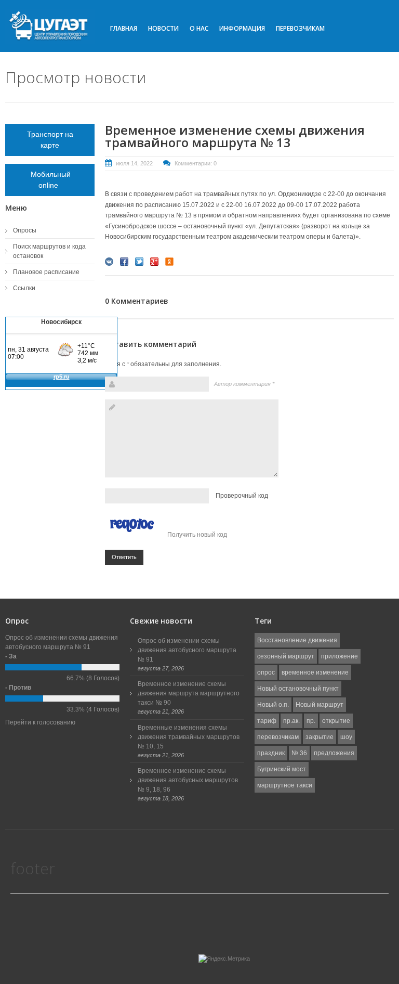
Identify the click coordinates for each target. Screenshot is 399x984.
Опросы (24, 230)
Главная (123, 28)
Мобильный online (50, 179)
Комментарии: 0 (196, 163)
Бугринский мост (281, 769)
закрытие (319, 737)
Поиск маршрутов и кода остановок (49, 251)
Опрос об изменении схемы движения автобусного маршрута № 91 (187, 650)
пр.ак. (291, 720)
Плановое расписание (46, 272)
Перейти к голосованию (40, 722)
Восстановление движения (297, 640)
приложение (339, 656)
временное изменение (315, 672)
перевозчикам (278, 737)
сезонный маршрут (285, 656)
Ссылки (24, 288)
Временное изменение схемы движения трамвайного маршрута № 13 (235, 136)
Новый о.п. (273, 704)
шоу (346, 737)
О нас (199, 28)
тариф (266, 720)
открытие (336, 720)
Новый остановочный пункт (298, 688)
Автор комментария (244, 384)
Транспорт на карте (50, 139)
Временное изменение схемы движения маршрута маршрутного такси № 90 (189, 693)
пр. (311, 720)
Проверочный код (242, 495)
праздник (271, 753)
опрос (266, 672)
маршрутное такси (284, 785)
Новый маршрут (319, 704)
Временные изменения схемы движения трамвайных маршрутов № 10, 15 (189, 737)
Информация (242, 28)
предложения (334, 753)
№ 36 (299, 753)
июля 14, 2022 (134, 163)
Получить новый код (197, 534)
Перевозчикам (300, 28)
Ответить (124, 557)
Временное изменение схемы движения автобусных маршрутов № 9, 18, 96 (188, 780)
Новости (163, 28)
